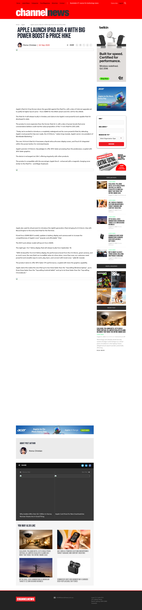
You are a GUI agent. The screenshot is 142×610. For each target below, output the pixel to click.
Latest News (26, 3)
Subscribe (111, 144)
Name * (101, 119)
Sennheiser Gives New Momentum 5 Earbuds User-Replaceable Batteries (115, 238)
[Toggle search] (125, 3)
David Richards (122, 195)
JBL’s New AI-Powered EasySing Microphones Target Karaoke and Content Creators (116, 205)
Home (18, 3)
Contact (62, 3)
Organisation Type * (104, 135)
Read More (101, 350)
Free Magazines (45, 3)
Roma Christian (35, 451)
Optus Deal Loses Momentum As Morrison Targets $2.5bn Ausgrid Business (116, 222)
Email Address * (103, 127)
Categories (35, 3)
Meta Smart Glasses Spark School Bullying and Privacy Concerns (116, 254)
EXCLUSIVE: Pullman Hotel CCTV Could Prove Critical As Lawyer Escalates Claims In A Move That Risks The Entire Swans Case (116, 188)
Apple (23, 24)
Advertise (55, 3)
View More (101, 272)
